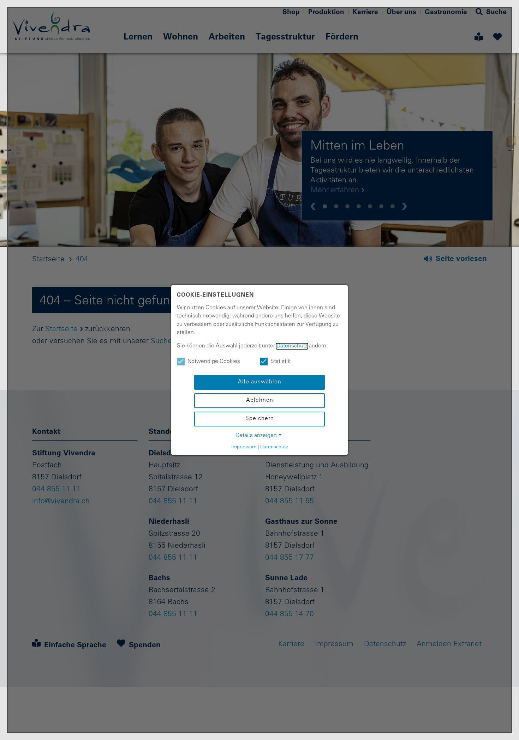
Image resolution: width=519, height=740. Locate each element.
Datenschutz (292, 346)
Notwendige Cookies (213, 361)
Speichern (259, 418)
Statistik (280, 361)
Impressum (243, 447)
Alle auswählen (259, 382)
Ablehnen (259, 400)
